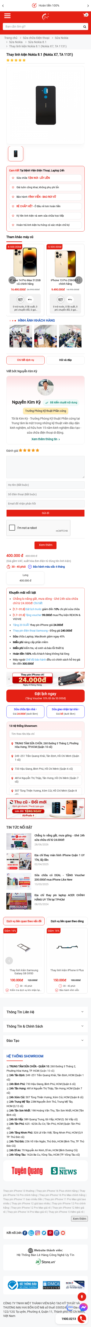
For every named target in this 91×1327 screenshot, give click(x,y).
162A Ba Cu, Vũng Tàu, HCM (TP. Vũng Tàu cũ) (44, 1154)
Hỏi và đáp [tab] (65, 360)
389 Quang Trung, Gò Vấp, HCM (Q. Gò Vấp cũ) (43, 1119)
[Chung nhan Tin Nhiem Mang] (74, 1285)
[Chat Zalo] (70, 1307)
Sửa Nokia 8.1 (37, 42)
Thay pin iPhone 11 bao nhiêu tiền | (23, 1199)
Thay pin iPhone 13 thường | (19, 1190)
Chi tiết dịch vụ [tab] (25, 360)
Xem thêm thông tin (44, 439)
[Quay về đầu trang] (82, 1296)
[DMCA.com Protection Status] (51, 1285)
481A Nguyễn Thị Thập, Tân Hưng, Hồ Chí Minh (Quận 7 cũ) (47, 780)
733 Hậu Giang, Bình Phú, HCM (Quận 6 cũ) (42, 1084)
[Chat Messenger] (83, 1307)
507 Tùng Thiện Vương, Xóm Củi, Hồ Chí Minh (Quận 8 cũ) (46, 792)
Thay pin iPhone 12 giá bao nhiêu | (31, 1203)
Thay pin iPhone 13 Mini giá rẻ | (66, 1211)
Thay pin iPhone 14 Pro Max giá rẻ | (27, 1211)
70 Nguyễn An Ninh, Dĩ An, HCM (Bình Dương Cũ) (43, 1150)
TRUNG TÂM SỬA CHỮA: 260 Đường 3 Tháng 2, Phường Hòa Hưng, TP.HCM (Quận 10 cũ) (47, 745)
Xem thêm (79, 1218)
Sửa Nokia (61, 38)
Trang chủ (10, 38)
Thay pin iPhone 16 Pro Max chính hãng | (62, 1195)
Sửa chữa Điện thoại (36, 38)
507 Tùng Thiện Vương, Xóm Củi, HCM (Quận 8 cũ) (46, 1097)
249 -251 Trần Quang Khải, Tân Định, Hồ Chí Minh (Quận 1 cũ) (47, 758)
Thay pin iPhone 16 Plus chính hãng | (58, 1190)
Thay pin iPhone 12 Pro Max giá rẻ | (31, 1207)
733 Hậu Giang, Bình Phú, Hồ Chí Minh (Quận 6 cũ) (44, 768)
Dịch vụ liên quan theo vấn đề (24, 921)
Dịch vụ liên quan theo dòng (67, 921)
